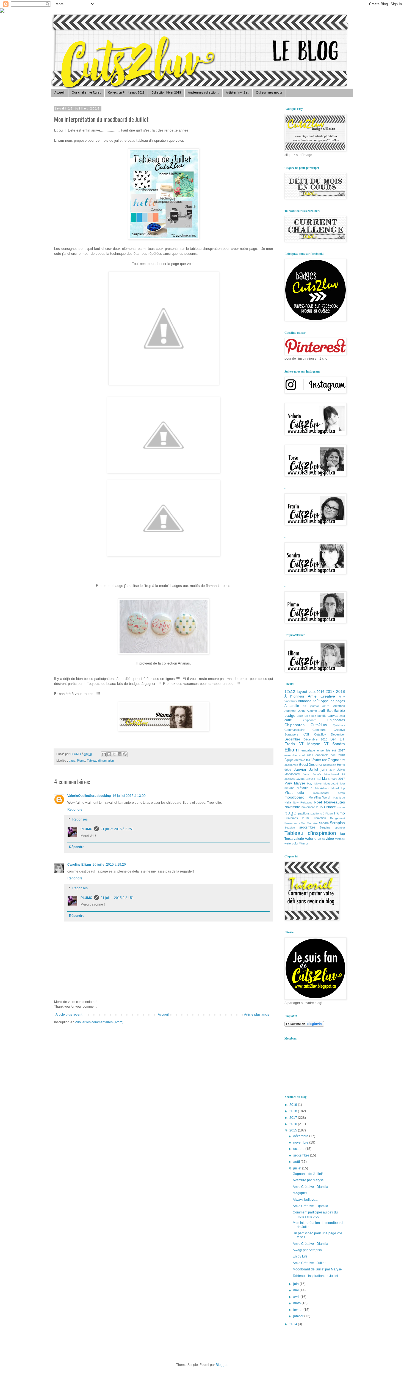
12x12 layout (295, 691)
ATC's (325, 705)
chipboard (309, 720)
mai (318, 779)
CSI (306, 734)
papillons (304, 813)
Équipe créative (294, 760)
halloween (329, 764)
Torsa (288, 839)
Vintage (340, 838)
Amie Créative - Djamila (310, 1187)
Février (316, 760)
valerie (299, 839)
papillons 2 (318, 813)
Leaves (310, 778)
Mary (288, 783)
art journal (311, 705)
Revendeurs (292, 823)
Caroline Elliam (79, 864)
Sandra (324, 823)
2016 (320, 692)
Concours (319, 729)
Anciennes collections (203, 92)
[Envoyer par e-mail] (104, 754)
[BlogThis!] (109, 754)
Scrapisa (337, 823)
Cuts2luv (320, 734)
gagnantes (291, 764)
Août (315, 701)
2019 (293, 1105)
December (338, 734)
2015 (312, 691)
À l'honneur (294, 696)
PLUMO (86, 829)
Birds (300, 715)
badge (289, 715)
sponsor (340, 827)
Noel (318, 802)
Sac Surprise (309, 823)
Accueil (59, 92)
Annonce (304, 701)
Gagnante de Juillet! (308, 1174)
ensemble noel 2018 (330, 755)
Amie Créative (321, 696)
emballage (308, 750)
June (306, 774)
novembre (301, 1142)
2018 (340, 691)
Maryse (299, 783)
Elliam (291, 750)
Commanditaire (294, 729)
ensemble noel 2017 (298, 755)
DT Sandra (334, 744)
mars (297, 1303)
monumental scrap (329, 792)
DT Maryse (309, 744)
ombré (341, 807)
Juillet (313, 770)
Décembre (292, 739)
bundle (321, 715)
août (297, 1162)
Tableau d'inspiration (100, 760)
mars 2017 (338, 778)
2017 (330, 691)
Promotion (319, 818)
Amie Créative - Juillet (309, 1263)
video (321, 838)
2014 (293, 1324)
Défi (333, 739)
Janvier (300, 769)
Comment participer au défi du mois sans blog (315, 1214)
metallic (289, 788)
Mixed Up (338, 788)
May (309, 783)
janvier (298, 1316)
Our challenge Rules (86, 92)
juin (324, 769)
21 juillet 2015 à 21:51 (117, 829)
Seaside (289, 827)
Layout (300, 778)
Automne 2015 (294, 710)
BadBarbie (336, 710)
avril (322, 711)
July (332, 769)
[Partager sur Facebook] (119, 754)
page (72, 760)
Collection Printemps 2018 (126, 92)
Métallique (304, 788)
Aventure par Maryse (308, 1180)
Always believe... (305, 1200)
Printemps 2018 (296, 818)
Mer (342, 783)
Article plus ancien (258, 1014)
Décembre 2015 (315, 739)
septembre (307, 827)
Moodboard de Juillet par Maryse (317, 1269)
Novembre (292, 807)
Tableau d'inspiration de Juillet (315, 1276)
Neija (287, 802)
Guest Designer (310, 765)
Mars (326, 779)
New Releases (302, 802)
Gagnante (336, 760)
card (342, 715)
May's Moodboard (326, 783)
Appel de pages (333, 701)
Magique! (300, 1193)
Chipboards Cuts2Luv (305, 725)
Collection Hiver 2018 (166, 92)
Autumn (312, 710)
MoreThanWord (319, 797)
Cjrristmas (339, 725)
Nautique (339, 797)
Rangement (337, 818)
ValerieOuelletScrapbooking (89, 796)
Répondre (74, 809)
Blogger (221, 1365)
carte (288, 720)
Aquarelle (291, 706)
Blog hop (310, 715)
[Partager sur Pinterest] (125, 754)
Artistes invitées (237, 92)
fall (308, 760)
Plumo (81, 760)
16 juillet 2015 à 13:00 (129, 796)
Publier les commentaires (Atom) (99, 1022)
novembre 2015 (312, 807)
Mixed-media (294, 793)
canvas (333, 716)
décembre (301, 1136)
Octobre (330, 807)
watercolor (291, 843)
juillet (297, 1168)
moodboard (294, 797)
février (298, 1310)
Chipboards (336, 720)
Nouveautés (334, 802)
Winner (303, 843)
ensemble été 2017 (331, 750)
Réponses (80, 819)
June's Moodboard (326, 774)
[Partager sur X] (114, 754)
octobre (299, 1149)
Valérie (311, 838)
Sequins (325, 827)
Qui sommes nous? (269, 92)
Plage (329, 813)
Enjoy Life (300, 1256)
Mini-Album (322, 788)
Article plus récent (69, 1014)
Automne (339, 705)
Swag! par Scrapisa (307, 1250)
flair (324, 760)
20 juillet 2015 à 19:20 (109, 864)
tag (342, 834)
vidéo (330, 839)
